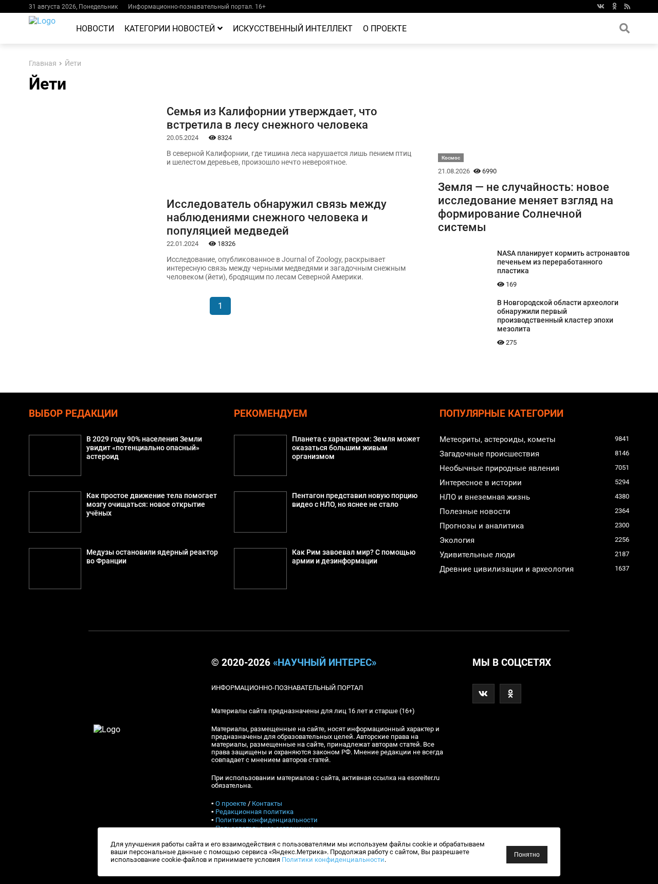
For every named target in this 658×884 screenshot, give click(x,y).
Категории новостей (169, 28)
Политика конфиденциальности (266, 820)
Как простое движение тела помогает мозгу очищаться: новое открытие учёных (151, 504)
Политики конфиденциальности (333, 859)
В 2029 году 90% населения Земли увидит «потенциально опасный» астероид (144, 448)
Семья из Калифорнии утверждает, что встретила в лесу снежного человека (272, 117)
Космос (451, 158)
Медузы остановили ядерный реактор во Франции (152, 556)
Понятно (527, 854)
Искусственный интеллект (293, 28)
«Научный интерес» (324, 662)
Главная (43, 63)
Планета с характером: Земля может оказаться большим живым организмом (356, 448)
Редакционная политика (254, 812)
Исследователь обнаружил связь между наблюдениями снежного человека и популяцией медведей (277, 217)
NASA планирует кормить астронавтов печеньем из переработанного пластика (563, 262)
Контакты (267, 803)
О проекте (385, 28)
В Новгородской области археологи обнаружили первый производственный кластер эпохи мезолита (557, 315)
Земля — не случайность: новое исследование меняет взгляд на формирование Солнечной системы (525, 207)
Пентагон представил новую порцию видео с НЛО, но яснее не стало (354, 500)
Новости (95, 28)
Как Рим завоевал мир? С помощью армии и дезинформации (353, 556)
